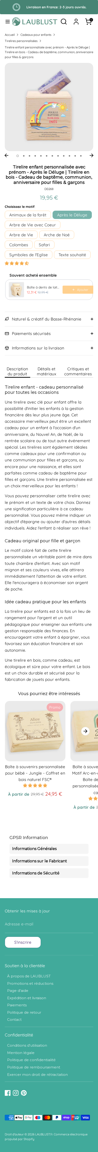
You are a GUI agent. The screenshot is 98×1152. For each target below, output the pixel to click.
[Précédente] (6, 155)
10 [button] (69, 156)
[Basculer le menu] (6, 21)
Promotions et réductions (30, 983)
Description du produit (17, 371)
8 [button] (58, 156)
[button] (17, 263)
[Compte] (76, 20)
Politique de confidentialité (31, 1060)
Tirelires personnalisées (21, 41)
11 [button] (75, 156)
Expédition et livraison (26, 998)
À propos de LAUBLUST (29, 976)
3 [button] (29, 156)
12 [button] (81, 156)
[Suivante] (91, 155)
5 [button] (41, 156)
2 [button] (23, 156)
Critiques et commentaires (78, 371)
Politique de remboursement (33, 1067)
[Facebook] (7, 1093)
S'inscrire (22, 942)
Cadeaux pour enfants (35, 35)
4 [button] (35, 156)
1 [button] (17, 156)
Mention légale (20, 1052)
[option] (49, 107)
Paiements (17, 1005)
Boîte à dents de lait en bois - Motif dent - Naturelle (43, 287)
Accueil (10, 35)
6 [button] (46, 156)
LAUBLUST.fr (44, 1134)
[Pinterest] (24, 1093)
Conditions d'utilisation (27, 1045)
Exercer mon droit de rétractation (37, 1074)
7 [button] (52, 156)
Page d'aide (17, 990)
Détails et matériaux (46, 371)
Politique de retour (24, 1012)
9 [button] (63, 156)
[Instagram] (16, 1093)
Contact (14, 1019)
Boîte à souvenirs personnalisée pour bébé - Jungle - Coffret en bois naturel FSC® (35, 773)
